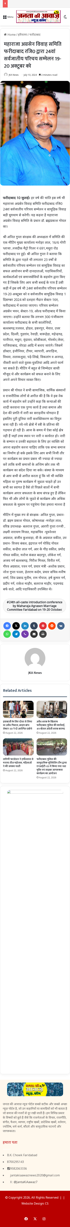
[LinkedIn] (25, 626)
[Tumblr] (34, 626)
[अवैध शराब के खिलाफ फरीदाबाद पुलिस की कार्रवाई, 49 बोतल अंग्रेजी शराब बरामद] (52, 709)
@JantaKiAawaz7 (25, 1182)
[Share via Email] (34, 634)
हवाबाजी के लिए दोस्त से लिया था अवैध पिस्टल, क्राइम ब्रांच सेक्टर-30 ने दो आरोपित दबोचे (17, 725)
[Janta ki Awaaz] (38, 16)
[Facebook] (7, 626)
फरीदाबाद (35, 35)
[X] (16, 626)
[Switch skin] (65, 18)
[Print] (43, 634)
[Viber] (25, 634)
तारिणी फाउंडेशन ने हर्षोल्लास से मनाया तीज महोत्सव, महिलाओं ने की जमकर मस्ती (18, 762)
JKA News (14, 74)
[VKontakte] (61, 626)
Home (11, 35)
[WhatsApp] (7, 634)
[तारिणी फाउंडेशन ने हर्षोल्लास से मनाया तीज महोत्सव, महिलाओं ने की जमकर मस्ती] (18, 747)
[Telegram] (16, 634)
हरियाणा (22, 35)
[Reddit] (52, 626)
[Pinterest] (43, 626)
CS (47, 1203)
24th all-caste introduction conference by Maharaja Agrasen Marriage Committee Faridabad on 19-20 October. (34, 606)
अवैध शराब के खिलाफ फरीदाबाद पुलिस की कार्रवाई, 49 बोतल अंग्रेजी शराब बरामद (51, 725)
